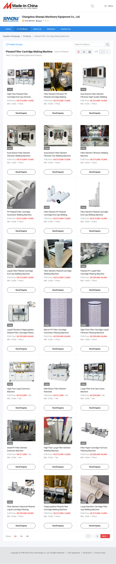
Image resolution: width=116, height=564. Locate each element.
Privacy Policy (100, 553)
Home (8, 29)
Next (104, 536)
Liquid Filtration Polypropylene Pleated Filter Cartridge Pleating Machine (21, 332)
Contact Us (66, 29)
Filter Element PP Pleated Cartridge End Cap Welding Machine (55, 214)
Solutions (51, 29)
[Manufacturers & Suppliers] (20, 5)
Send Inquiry (21, 113)
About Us (37, 29)
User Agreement (74, 553)
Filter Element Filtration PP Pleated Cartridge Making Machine (55, 97)
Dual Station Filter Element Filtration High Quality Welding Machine (93, 97)
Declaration (87, 553)
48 (27, 536)
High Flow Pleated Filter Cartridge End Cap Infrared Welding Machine (19, 97)
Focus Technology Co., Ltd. (39, 553)
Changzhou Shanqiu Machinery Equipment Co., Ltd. (51, 16)
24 (15, 536)
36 (21, 536)
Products (24, 29)
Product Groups (15, 44)
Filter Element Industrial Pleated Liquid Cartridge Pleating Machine (21, 509)
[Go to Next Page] (107, 52)
